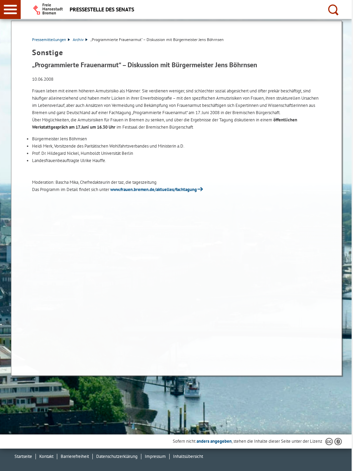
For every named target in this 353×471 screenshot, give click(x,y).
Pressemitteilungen (49, 39)
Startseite (23, 456)
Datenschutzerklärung (117, 456)
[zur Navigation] (10, 9)
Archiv (78, 39)
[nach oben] (342, 460)
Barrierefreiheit (75, 456)
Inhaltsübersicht (188, 456)
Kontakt (46, 456)
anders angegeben (214, 441)
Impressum (155, 456)
